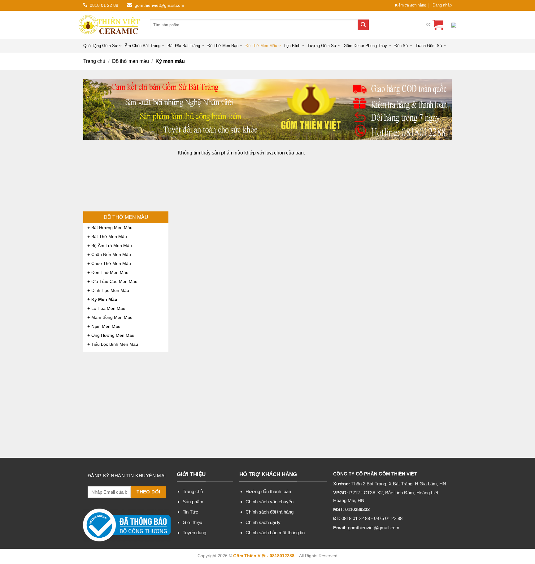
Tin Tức (190, 511)
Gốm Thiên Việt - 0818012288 (263, 555)
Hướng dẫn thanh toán (268, 491)
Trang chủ (94, 61)
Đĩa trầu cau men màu (114, 281)
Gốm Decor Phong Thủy (365, 45)
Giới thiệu (192, 522)
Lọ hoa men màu (108, 308)
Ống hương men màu (112, 335)
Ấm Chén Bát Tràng (142, 45)
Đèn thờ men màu (109, 272)
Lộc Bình (292, 45)
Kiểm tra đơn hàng (410, 5)
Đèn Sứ (401, 45)
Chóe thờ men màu (111, 263)
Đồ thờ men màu (130, 61)
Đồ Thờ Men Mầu (261, 45)
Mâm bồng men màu (112, 317)
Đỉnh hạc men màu (110, 290)
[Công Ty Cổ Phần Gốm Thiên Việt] (110, 24)
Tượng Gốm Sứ (322, 45)
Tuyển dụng (194, 532)
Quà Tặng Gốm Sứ (100, 45)
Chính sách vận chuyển (270, 501)
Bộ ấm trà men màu (111, 245)
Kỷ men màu (104, 299)
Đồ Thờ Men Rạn (222, 45)
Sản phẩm (193, 501)
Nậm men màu (105, 326)
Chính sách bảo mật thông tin (275, 532)
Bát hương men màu (112, 227)
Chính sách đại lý (263, 522)
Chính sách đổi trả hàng (270, 511)
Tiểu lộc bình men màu (114, 344)
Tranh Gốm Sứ (428, 45)
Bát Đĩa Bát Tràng (183, 45)
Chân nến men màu (111, 254)
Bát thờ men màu (109, 236)
